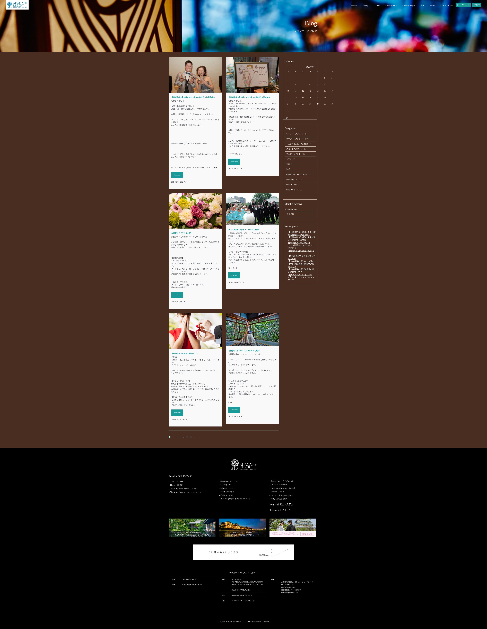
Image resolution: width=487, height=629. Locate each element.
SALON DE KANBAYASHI (241, 590)
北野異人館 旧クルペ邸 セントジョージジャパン (297, 582)
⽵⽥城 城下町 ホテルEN (289, 593)
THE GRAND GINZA (189, 579)
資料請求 (477, 5)
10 (187, 437)
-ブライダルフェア (281, 481)
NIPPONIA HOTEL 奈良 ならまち (243, 601)
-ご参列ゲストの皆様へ (281, 495)
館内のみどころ (292, 190)
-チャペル (226, 488)
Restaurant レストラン (280, 510)
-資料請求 (282, 488)
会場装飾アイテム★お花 (181, 233)
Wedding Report (408, 5)
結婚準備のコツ (292, 179)
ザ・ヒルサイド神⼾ (288, 585)
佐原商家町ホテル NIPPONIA (192, 585)
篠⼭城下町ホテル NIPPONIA (291, 590)
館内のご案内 (291, 185)
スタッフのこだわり (294, 149)
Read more (177, 175)
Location (353, 5)
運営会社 (266, 621)
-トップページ (176, 481)
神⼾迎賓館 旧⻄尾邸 (288, 587)
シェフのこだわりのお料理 (297, 144)
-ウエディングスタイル (234, 499)
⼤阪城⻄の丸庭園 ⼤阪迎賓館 (242, 595)
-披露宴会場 (226, 492)
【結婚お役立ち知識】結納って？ (184, 353)
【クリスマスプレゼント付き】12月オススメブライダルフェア (301, 277)
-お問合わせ (278, 485)
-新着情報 (176, 485)
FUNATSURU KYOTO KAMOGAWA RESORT (247, 582)
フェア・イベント (293, 154)
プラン (289, 159)
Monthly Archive (291, 209)
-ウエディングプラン (183, 489)
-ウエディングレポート (185, 492)
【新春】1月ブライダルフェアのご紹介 (244, 351)
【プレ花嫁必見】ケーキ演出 (301, 261)
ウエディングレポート (295, 139)
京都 (288, 164)
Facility (365, 5)
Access (432, 5)
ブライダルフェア (463, 5)
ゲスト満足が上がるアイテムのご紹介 (243, 230)
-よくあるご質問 (278, 499)
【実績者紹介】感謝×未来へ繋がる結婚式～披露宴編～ (193, 97)
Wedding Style (391, 5)
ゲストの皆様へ (447, 5)
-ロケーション (229, 481)
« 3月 (287, 118)
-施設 (225, 485)
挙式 (288, 169)
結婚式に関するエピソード (297, 174)
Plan (422, 5)
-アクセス (276, 492)
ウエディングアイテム (295, 134)
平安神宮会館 (236, 579)
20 (191, 437)
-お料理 (226, 495)
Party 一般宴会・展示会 (281, 504)
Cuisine (377, 5)
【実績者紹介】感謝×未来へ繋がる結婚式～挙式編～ (249, 97)
